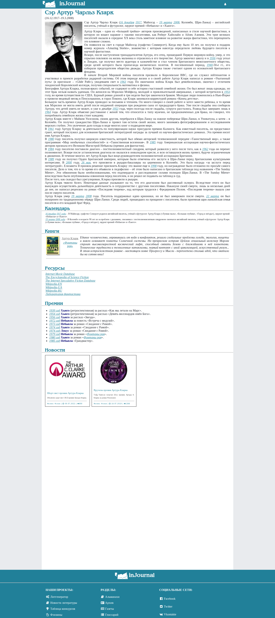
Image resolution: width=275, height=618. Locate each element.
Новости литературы (63, 602)
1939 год (54, 310)
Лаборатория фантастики (62, 294)
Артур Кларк (70, 238)
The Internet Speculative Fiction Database (70, 280)
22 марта (212, 196)
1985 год (54, 340)
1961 (51, 128)
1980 (51, 139)
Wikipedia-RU (53, 290)
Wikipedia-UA (53, 287)
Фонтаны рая (96, 334)
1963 (123, 81)
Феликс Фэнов (54, 404)
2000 (69, 162)
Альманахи (112, 596)
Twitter (168, 606)
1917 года (61, 213)
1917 (138, 22)
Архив (109, 602)
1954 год (54, 313)
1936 (213, 58)
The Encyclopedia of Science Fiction (67, 277)
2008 (176, 22)
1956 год (54, 317)
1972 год (54, 320)
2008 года (60, 219)
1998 (154, 165)
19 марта (165, 22)
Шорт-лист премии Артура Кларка (65, 393)
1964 (48, 112)
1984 (51, 149)
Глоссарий (111, 614)
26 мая (86, 162)
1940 (210, 65)
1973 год (54, 324)
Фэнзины (56, 614)
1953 (227, 91)
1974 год (54, 327)
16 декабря (127, 22)
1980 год (54, 337)
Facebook (169, 598)
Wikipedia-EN (53, 284)
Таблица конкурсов (62, 608)
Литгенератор (59, 596)
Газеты (109, 608)
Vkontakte (170, 614)
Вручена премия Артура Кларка (111, 390)
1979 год (54, 334)
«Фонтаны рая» (70, 244)
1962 (205, 149)
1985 (153, 142)
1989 (51, 159)
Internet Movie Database (60, 273)
